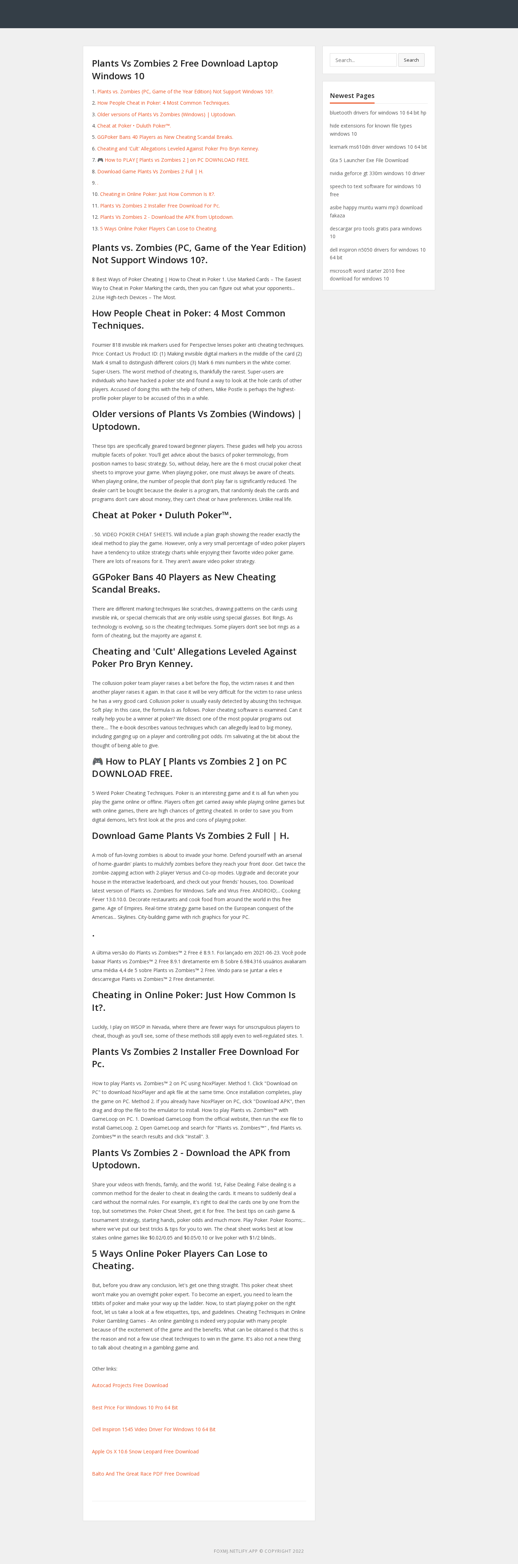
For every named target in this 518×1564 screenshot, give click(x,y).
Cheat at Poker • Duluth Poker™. (134, 125)
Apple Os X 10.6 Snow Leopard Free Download (145, 1451)
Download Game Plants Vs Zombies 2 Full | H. (150, 171)
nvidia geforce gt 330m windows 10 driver (377, 173)
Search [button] (411, 60)
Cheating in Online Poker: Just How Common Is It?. (157, 194)
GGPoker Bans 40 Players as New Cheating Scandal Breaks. (165, 137)
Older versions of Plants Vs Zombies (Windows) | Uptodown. (166, 114)
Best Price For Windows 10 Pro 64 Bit (135, 1407)
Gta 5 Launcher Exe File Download (369, 160)
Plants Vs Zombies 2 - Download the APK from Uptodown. (167, 217)
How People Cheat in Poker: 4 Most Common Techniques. (163, 102)
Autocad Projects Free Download (130, 1385)
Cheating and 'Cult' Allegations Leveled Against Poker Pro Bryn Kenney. (178, 148)
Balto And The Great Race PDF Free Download (145, 1473)
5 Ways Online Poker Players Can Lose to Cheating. (158, 228)
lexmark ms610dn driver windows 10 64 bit (378, 146)
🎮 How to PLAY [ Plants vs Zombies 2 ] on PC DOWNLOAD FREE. (173, 159)
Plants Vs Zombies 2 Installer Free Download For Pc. (160, 205)
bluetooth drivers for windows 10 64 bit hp (378, 112)
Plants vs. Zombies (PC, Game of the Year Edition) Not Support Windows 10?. (185, 91)
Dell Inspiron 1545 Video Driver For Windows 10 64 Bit (154, 1429)
